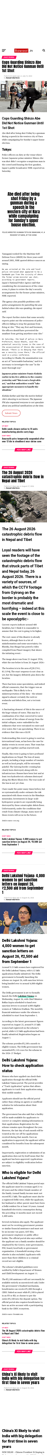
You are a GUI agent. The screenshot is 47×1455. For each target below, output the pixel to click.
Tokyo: (7, 149)
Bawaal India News (13, 78)
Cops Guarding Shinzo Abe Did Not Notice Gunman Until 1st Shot (22, 123)
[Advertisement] (23, 23)
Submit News (11, 413)
